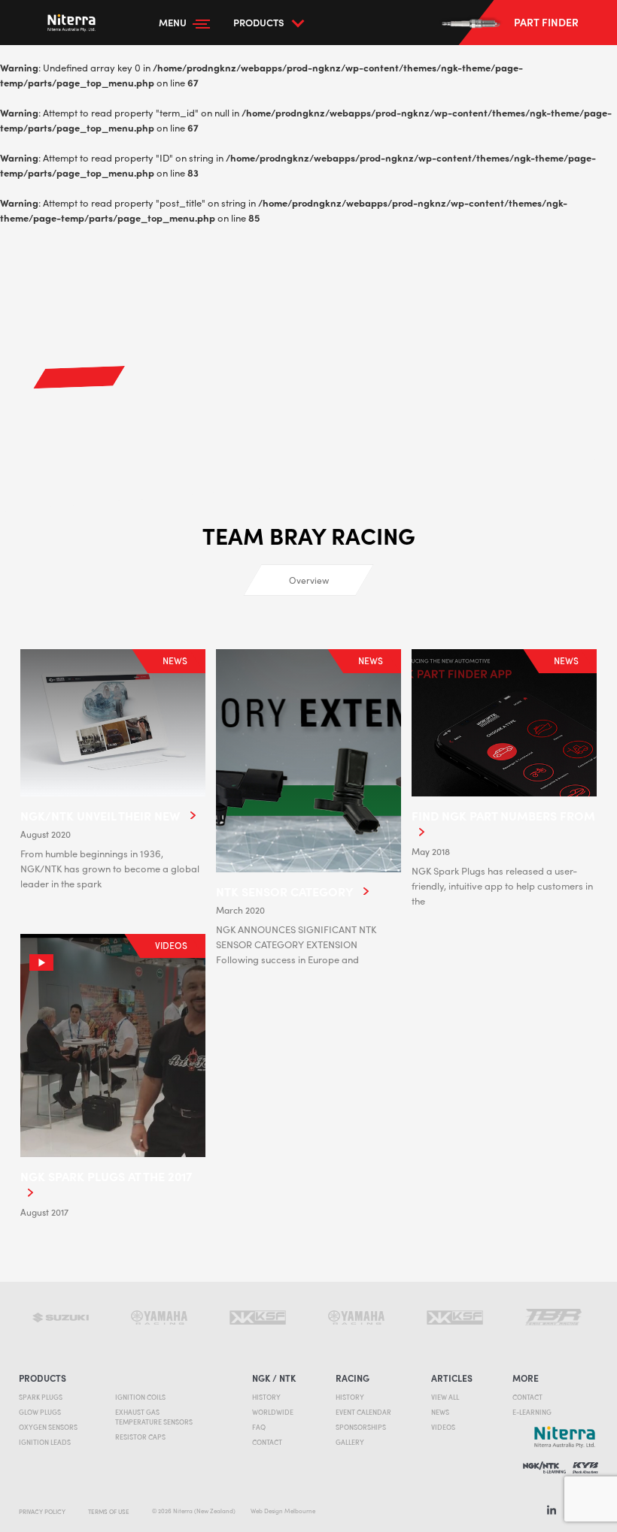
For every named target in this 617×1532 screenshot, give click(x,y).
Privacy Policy (42, 1511)
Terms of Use (108, 1511)
